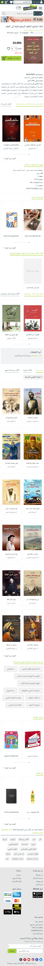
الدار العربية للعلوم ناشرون (31, 669)
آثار (40, 839)
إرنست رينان (10, 603)
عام (7, 858)
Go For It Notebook (11, 812)
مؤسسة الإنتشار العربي (13, 697)
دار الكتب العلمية (34, 697)
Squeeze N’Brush (11, 756)
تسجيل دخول (36, 2)
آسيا (34, 839)
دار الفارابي (10, 669)
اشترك (12, 951)
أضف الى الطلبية (13, 58)
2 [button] (25, 154)
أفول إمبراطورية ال (11, 417)
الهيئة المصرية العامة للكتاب (30, 683)
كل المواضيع (6, 829)
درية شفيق (10, 557)
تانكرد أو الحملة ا (33, 417)
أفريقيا (12, 839)
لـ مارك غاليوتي (32, 148)
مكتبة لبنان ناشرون (15, 705)
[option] (33, 130)
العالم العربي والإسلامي (28, 849)
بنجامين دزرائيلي (32, 421)
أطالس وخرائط (24, 839)
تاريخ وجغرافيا (37, 832)
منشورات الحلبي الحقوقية (31, 690)
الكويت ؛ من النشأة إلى (32, 334)
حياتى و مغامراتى (32, 554)
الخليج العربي (13, 844)
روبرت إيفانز (28, 30)
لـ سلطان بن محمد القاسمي (11, 148)
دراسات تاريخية (32, 858)
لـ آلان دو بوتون (11, 338)
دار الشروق (10, 690)
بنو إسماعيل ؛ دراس (11, 508)
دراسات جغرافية (17, 858)
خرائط (8, 854)
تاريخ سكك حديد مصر (33, 508)
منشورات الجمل (34, 705)
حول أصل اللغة (11, 599)
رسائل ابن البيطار (11, 645)
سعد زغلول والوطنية (32, 463)
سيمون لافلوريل (32, 648)
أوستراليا (25, 844)
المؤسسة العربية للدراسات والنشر (28, 676)
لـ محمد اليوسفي (33, 338)
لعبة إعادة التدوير (33, 756)
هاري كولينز (37, 30)
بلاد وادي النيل (19, 854)
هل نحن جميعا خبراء (32, 287)
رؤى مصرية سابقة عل (11, 463)
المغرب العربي (12, 849)
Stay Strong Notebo (11, 236)
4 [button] (18, 154)
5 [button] (14, 154)
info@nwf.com (37, 930)
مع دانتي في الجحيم (11, 554)
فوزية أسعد (10, 466)
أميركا (5, 839)
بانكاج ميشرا (10, 421)
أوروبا (33, 844)
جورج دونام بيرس (32, 466)
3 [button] (22, 154)
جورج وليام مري (11, 512)
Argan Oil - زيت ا (32, 812)
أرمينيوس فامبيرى (31, 557)
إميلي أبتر (32, 603)
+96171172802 (37, 927)
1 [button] (29, 154)
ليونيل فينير (32, 512)
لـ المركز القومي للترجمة (33, 377)
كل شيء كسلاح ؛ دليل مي (33, 145)
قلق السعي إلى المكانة (11, 334)
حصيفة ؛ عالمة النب (32, 645)
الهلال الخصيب (33, 854)
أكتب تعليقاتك (36, 355)
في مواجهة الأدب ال (33, 599)
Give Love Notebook (32, 236)
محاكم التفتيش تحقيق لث (11, 145)
